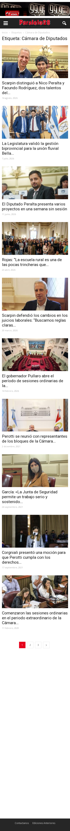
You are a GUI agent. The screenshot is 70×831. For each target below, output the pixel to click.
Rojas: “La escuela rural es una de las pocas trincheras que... (32, 262)
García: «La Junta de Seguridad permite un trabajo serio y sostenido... (30, 497)
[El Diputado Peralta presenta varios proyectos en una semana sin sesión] (35, 182)
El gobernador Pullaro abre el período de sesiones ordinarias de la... (32, 381)
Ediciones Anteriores (43, 823)
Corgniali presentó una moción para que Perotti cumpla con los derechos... (34, 557)
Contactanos (22, 823)
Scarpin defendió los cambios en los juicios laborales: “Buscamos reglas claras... (35, 320)
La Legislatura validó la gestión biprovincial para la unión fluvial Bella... (30, 148)
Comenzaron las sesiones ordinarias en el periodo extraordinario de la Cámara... (35, 618)
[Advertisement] (35, 691)
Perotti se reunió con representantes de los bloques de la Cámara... (34, 439)
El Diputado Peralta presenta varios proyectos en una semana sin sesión (34, 206)
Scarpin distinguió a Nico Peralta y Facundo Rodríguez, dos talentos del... (33, 88)
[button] (64, 23)
